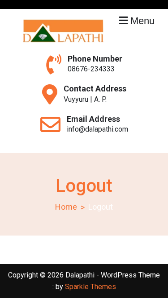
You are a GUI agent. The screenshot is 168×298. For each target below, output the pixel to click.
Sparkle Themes (90, 286)
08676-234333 (91, 69)
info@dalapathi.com (97, 129)
